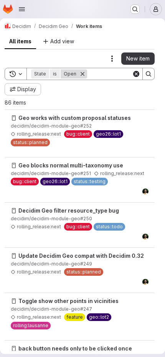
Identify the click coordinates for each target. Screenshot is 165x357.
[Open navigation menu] (22, 9)
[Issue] (14, 118)
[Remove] (82, 74)
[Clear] (136, 74)
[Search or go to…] (135, 9)
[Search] (148, 74)
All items (20, 41)
